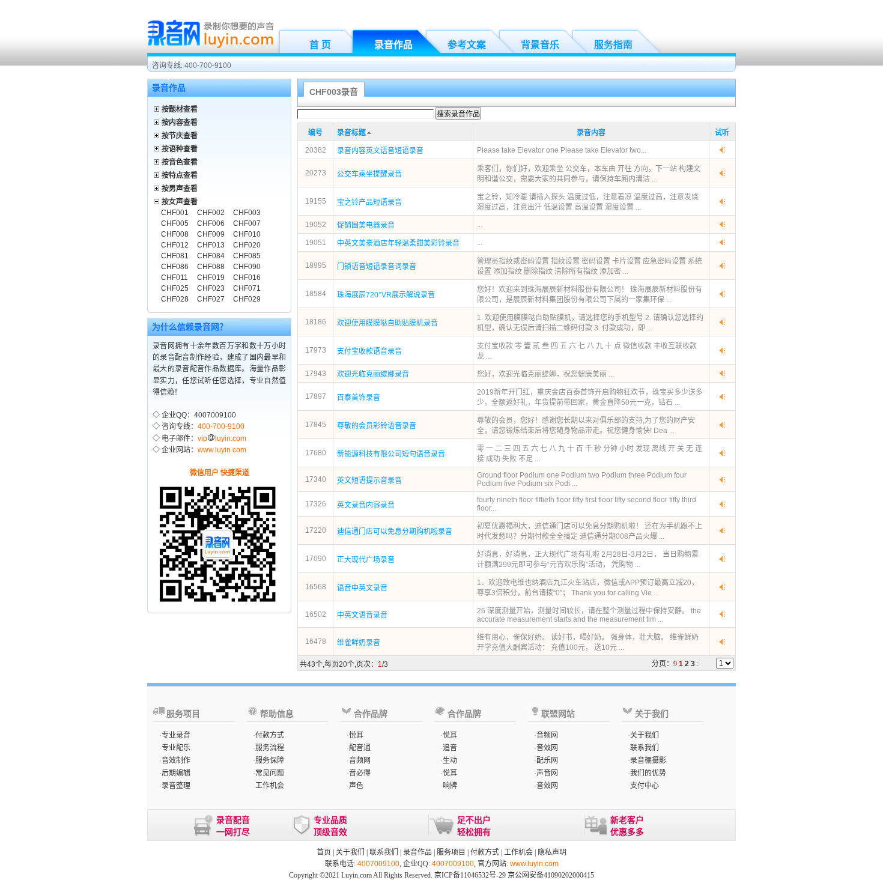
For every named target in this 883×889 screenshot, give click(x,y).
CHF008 (175, 234)
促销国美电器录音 (366, 225)
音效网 (547, 748)
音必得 (360, 773)
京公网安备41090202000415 (551, 875)
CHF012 (175, 245)
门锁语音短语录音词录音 (376, 266)
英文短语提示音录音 (369, 480)
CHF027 (211, 299)
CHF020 (247, 245)
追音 (450, 748)
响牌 (450, 785)
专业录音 (176, 735)
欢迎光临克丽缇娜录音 (373, 374)
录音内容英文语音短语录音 (380, 151)
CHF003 (247, 212)
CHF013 (211, 245)
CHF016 (247, 277)
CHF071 (247, 288)
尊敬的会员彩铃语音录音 (376, 426)
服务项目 (451, 852)
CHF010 (247, 234)
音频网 (360, 760)
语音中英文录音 (362, 588)
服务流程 (269, 748)
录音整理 (176, 785)
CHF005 (175, 223)
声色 (356, 785)
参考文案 (467, 45)
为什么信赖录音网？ (190, 327)
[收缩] (157, 199)
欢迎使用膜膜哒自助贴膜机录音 (387, 323)
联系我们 (644, 748)
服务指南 (613, 45)
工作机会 (269, 785)
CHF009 (211, 234)
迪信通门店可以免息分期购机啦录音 (394, 531)
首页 (324, 852)
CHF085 (247, 256)
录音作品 (393, 45)
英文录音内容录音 (366, 505)
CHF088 (211, 266)
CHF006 (211, 223)
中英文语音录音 (362, 615)
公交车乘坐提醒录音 (369, 174)
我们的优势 (648, 773)
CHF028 (175, 299)
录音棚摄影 (648, 760)
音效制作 (176, 760)
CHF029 (247, 299)
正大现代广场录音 (366, 560)
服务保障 (269, 760)
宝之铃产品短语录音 (369, 202)
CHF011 (174, 277)
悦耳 (356, 735)
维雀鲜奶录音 (358, 643)
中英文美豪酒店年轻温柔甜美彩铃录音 (398, 243)
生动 (450, 760)
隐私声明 (552, 852)
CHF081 (175, 256)
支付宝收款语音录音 (369, 351)
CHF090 (247, 266)
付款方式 (269, 735)
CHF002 (211, 212)
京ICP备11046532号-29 (470, 875)
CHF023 (211, 288)
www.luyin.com (222, 450)
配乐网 (547, 760)
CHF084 (211, 256)
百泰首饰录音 (358, 397)
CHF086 (175, 266)
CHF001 (175, 212)
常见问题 (269, 773)
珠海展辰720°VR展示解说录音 (386, 295)
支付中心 (644, 785)
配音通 (360, 748)
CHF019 (211, 277)
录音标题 (351, 133)
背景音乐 (540, 45)
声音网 (547, 773)
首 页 (320, 45)
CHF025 (175, 288)
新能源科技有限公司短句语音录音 (391, 454)
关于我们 (644, 735)
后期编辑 (176, 773)
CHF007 (247, 223)
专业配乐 (176, 748)
